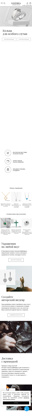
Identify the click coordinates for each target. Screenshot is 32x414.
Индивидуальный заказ (16, 315)
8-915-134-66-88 (27, 5)
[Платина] (16, 3)
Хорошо (16, 403)
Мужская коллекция (24, 39)
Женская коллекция (9, 39)
